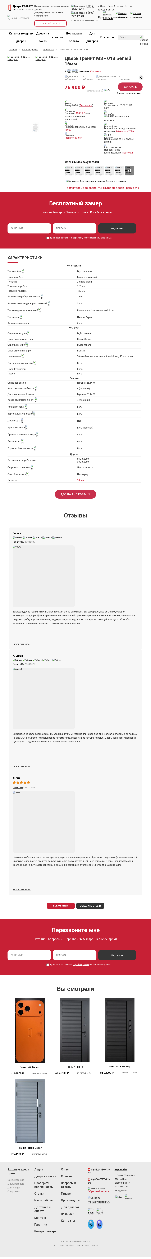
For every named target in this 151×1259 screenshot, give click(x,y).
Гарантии (57, 37)
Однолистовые (16, 1180)
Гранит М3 (18, 542)
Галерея (66, 1193)
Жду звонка (117, 228)
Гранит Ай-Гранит (30, 1067)
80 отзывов (95, 71)
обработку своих (81, 238)
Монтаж (40, 1218)
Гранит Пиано (75, 1066)
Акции (38, 1169)
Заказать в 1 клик (39, 1073)
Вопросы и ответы (68, 1185)
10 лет (80, 480)
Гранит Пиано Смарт (119, 1066)
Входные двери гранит (18, 1171)
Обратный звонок (50, 23)
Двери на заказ (45, 1176)
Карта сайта (121, 1169)
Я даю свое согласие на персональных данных (80, 238)
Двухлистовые (16, 1183)
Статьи (39, 1193)
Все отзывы (60, 905)
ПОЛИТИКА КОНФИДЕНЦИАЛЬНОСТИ (75, 1242)
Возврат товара (45, 1231)
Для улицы (14, 1187)
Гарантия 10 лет (73, 137)
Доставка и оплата (42, 1209)
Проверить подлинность (113, 17)
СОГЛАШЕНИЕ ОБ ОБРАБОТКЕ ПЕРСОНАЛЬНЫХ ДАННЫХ (75, 1245)
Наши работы (44, 1200)
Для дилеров (70, 1207)
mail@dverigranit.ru (99, 1201)
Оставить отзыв (90, 906)
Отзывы (67, 1176)
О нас (65, 1169)
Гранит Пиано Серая (30, 1147)
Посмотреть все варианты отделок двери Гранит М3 (102, 187)
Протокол (127, 152)
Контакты (107, 37)
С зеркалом (14, 1191)
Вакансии (67, 1214)
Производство (71, 1200)
